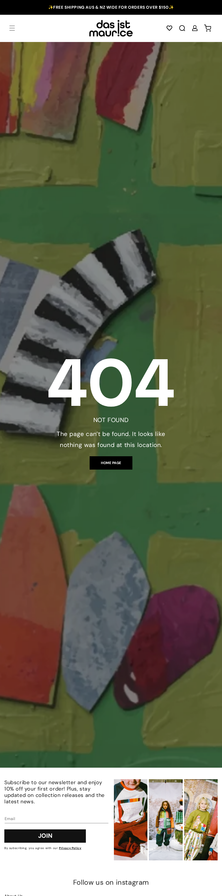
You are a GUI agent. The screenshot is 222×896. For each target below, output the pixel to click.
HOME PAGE (111, 463)
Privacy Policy (70, 848)
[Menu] (12, 28)
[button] (169, 28)
